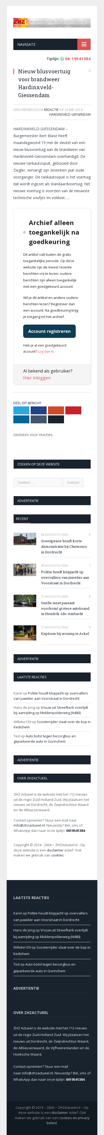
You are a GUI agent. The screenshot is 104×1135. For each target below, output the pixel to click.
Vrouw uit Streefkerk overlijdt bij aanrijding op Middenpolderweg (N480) (51, 710)
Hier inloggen (37, 378)
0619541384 (75, 830)
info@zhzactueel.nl (29, 825)
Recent (22, 518)
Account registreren (49, 331)
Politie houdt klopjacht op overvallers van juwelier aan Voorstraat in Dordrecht (65, 577)
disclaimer (55, 850)
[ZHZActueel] (52, 21)
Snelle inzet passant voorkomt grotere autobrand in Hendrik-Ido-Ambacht (65, 608)
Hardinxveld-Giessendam (70, 114)
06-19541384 (78, 58)
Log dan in (46, 351)
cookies (57, 855)
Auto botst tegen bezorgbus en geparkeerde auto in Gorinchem (45, 739)
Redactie (51, 109)
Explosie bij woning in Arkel (65, 633)
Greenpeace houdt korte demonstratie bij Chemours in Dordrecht (64, 546)
